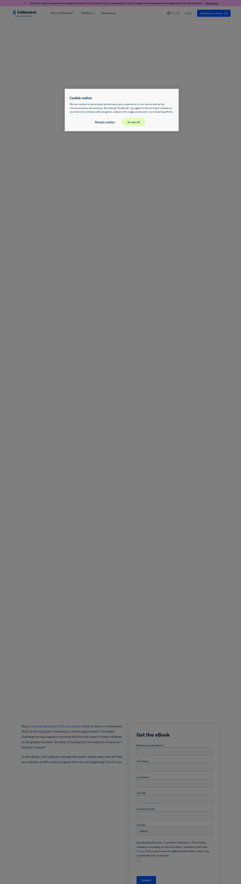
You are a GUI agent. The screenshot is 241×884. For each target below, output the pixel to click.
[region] (121, 110)
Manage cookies (105, 121)
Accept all (133, 122)
